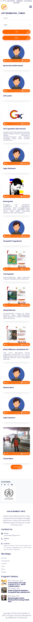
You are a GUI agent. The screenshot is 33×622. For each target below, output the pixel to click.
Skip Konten (16, 2)
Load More (16, 467)
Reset (16, 38)
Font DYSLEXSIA (28, 1)
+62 (5, 540)
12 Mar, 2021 (25, 196)
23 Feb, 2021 (25, 453)
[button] (30, 7)
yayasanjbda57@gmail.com (12, 535)
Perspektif (8, 236)
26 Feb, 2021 (25, 382)
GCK (6, 124)
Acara (3, 566)
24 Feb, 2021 (25, 413)
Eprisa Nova (8, 60)
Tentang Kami (5, 561)
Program (4, 572)
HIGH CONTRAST (11, 1)
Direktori (4, 563)
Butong (7, 196)
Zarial (6, 453)
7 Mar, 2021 (26, 236)
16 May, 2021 (25, 163)
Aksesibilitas (19, 1)
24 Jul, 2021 (26, 60)
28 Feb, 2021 (25, 269)
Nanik (6, 382)
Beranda (3, 558)
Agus (6, 163)
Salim (6, 413)
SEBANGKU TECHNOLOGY (17, 618)
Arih (6, 91)
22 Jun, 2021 (26, 124)
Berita (3, 569)
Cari (16, 32)
